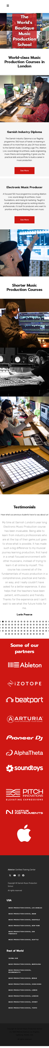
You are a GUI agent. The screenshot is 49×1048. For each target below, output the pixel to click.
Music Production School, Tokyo (22, 961)
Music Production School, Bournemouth (19, 924)
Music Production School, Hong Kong (24, 937)
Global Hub (13, 911)
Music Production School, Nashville (24, 873)
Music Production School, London (23, 949)
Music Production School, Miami (22, 867)
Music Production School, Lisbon (22, 943)
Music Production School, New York (24, 878)
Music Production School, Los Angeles (25, 861)
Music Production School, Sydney (23, 955)
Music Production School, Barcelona (24, 917)
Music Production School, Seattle (23, 892)
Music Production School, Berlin (22, 931)
